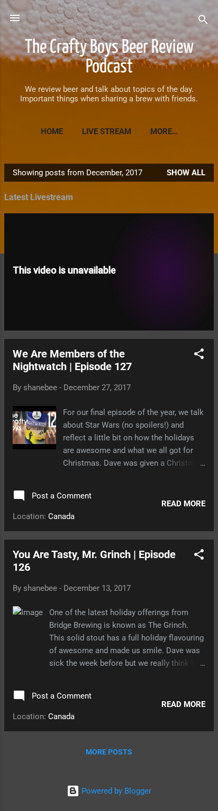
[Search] (203, 21)
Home (52, 131)
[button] (199, 355)
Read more (183, 503)
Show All (186, 172)
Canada (61, 516)
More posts (109, 752)
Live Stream (106, 131)
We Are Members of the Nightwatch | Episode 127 (72, 360)
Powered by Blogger (115, 791)
